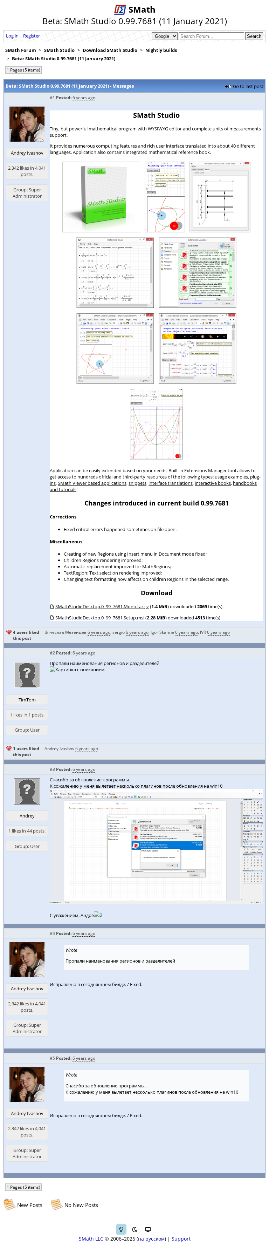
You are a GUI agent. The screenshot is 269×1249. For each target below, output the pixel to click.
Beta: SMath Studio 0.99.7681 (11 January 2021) (63, 58)
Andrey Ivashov (27, 153)
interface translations (171, 483)
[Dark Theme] (134, 1229)
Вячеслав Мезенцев (65, 632)
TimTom (27, 700)
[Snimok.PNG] (156, 902)
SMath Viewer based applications (92, 483)
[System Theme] (148, 1229)
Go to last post (248, 86)
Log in (12, 36)
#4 (52, 933)
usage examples (231, 477)
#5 (52, 1058)
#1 (52, 98)
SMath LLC (91, 1238)
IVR (203, 632)
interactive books (213, 483)
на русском (151, 1238)
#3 (52, 769)
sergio (118, 632)
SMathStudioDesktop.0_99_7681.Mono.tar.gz (102, 606)
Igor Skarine (162, 632)
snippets (137, 483)
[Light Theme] (121, 1229)
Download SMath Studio (110, 50)
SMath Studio (59, 50)
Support (181, 1238)
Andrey (27, 816)
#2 (52, 653)
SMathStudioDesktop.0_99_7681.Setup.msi (99, 618)
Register (31, 36)
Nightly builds (161, 50)
